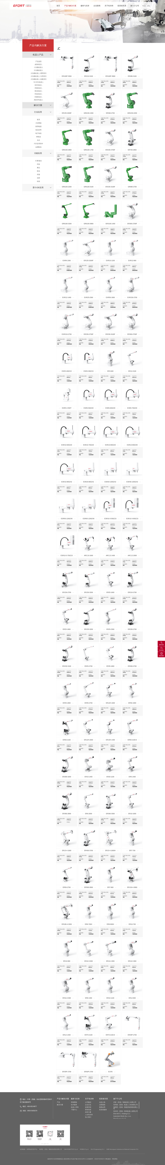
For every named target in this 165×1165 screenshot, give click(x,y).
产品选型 (38, 61)
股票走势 (102, 1107)
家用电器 (38, 126)
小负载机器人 (38, 67)
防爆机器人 (38, 97)
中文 (144, 6)
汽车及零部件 (38, 143)
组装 (38, 181)
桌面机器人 (38, 64)
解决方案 (60, 1105)
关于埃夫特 (109, 6)
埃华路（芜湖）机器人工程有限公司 (125, 1105)
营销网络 (74, 1102)
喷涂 (38, 171)
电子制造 (38, 133)
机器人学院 (75, 1107)
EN (148, 6)
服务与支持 (85, 6)
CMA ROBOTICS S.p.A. (71, 1149)
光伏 (38, 140)
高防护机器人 (38, 100)
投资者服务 (103, 1109)
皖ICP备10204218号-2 (79, 1159)
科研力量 (88, 1112)
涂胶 (38, 178)
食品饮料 (38, 130)
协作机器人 (38, 85)
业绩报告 (102, 1105)
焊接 (38, 174)
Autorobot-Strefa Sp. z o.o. (122, 1116)
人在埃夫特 (89, 1114)
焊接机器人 (38, 88)
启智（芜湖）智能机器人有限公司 (124, 1102)
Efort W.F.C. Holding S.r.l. (121, 1113)
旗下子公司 (134, 6)
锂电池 (38, 137)
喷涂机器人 (38, 91)
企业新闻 (96, 6)
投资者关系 (122, 6)
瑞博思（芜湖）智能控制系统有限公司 (125, 1108)
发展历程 (88, 1107)
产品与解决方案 (70, 6)
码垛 (38, 164)
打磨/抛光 (38, 161)
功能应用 (38, 153)
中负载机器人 (38, 70)
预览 (66, 67)
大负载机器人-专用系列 (38, 76)
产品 (58, 1102)
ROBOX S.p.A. (84, 1149)
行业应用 (38, 112)
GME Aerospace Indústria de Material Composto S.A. (122, 1149)
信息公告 (102, 1102)
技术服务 (74, 1105)
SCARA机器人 (39, 82)
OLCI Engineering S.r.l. (98, 1149)
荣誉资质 (88, 1109)
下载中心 (74, 1109)
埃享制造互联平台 (32, 1149)
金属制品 (38, 147)
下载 (66, 75)
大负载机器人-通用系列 (38, 73)
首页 (58, 6)
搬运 (38, 167)
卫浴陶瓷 (38, 123)
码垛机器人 (38, 94)
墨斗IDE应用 (38, 187)
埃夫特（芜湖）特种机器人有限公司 (125, 1111)
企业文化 (88, 1105)
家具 (38, 119)
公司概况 (88, 1102)
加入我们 (88, 1117)
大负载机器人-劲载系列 (38, 79)
